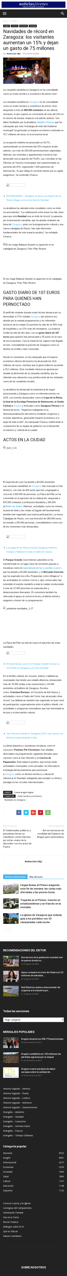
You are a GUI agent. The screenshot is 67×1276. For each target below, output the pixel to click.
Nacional (7, 1153)
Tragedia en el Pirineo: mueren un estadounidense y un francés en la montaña (40, 903)
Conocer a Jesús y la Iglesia (17, 1203)
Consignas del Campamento (17, 1207)
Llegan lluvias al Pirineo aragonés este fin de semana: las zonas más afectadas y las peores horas (40, 888)
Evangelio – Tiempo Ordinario (18, 1135)
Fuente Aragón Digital (23, 792)
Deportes (8, 1190)
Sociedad (33, 26)
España (18, 405)
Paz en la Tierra (11, 1217)
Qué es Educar (10, 1231)
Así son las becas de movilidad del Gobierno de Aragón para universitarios (50, 833)
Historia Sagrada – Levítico (16, 1097)
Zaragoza (34, 102)
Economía (23, 26)
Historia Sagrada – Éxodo (16, 1093)
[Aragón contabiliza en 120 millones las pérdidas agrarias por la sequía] (11, 1057)
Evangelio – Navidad (13, 1116)
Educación (8, 1185)
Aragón (14, 21)
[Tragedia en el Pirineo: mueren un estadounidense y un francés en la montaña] (11, 903)
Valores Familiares (12, 1236)
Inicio (5, 21)
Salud (6, 1176)
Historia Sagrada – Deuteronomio (20, 1107)
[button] (62, 13)
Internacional (9, 1162)
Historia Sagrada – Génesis (16, 1088)
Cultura (14, 26)
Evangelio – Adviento (13, 1112)
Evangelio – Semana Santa (16, 1126)
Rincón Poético (10, 1221)
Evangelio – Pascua (13, 1130)
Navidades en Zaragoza (15, 800)
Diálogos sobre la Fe (13, 1226)
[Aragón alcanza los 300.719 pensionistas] (11, 1042)
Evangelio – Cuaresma (14, 1121)
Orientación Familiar (13, 1212)
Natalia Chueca (45, 122)
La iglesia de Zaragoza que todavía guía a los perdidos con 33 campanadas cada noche (41, 918)
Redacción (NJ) (13, 53)
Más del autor (36, 877)
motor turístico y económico (30, 796)
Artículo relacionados (15, 877)
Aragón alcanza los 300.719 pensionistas (42, 1039)
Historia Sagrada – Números (17, 1102)
